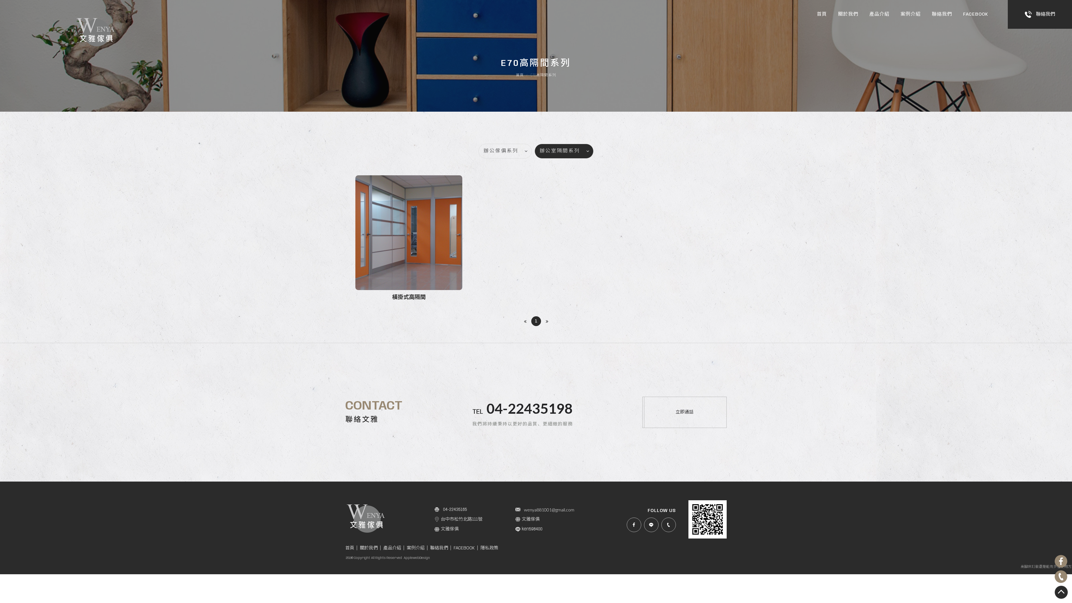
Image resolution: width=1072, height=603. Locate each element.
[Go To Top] (1061, 592)
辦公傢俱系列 (501, 151)
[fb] (1061, 561)
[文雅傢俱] (96, 33)
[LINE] (651, 525)
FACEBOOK (975, 14)
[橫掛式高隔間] (409, 238)
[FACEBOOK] (634, 525)
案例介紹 (911, 14)
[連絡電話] (1061, 576)
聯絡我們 (942, 14)
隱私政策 (489, 548)
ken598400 (532, 529)
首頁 (822, 14)
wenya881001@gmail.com (549, 509)
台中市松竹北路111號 (461, 519)
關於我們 (848, 14)
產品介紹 (879, 14)
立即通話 (684, 412)
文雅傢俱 (531, 519)
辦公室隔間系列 (560, 151)
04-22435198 (530, 408)
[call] (668, 525)
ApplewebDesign (417, 558)
